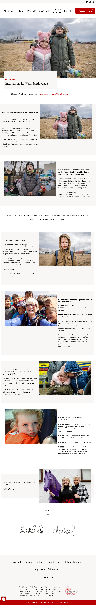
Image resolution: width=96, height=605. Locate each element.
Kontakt (68, 10)
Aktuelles (8, 10)
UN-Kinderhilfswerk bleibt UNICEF (19, 379)
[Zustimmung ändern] (3, 599)
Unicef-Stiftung (57, 11)
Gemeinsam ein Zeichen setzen (15, 240)
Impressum (40, 569)
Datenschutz (54, 569)
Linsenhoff (44, 10)
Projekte (31, 10)
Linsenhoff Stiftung (19, 94)
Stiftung (20, 10)
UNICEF (61, 418)
